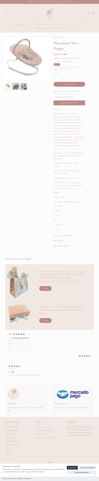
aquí (9, 410)
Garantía (7, 448)
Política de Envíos (10, 437)
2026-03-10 (11, 369)
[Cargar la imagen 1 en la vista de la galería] (8, 86)
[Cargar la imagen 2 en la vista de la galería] (16, 86)
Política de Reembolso (12, 430)
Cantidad (56, 73)
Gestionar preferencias (82, 472)
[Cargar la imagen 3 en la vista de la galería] (23, 86)
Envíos (7, 451)
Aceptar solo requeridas (87, 467)
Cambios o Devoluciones (12, 444)
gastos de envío (60, 67)
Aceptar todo (72, 467)
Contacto (8, 455)
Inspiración (39, 434)
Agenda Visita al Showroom (44, 430)
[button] (7, 13)
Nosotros (38, 427)
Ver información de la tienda (64, 97)
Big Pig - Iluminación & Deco (45, 437)
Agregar (45, 288)
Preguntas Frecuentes (11, 427)
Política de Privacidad (9, 478)
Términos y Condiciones (24, 478)
